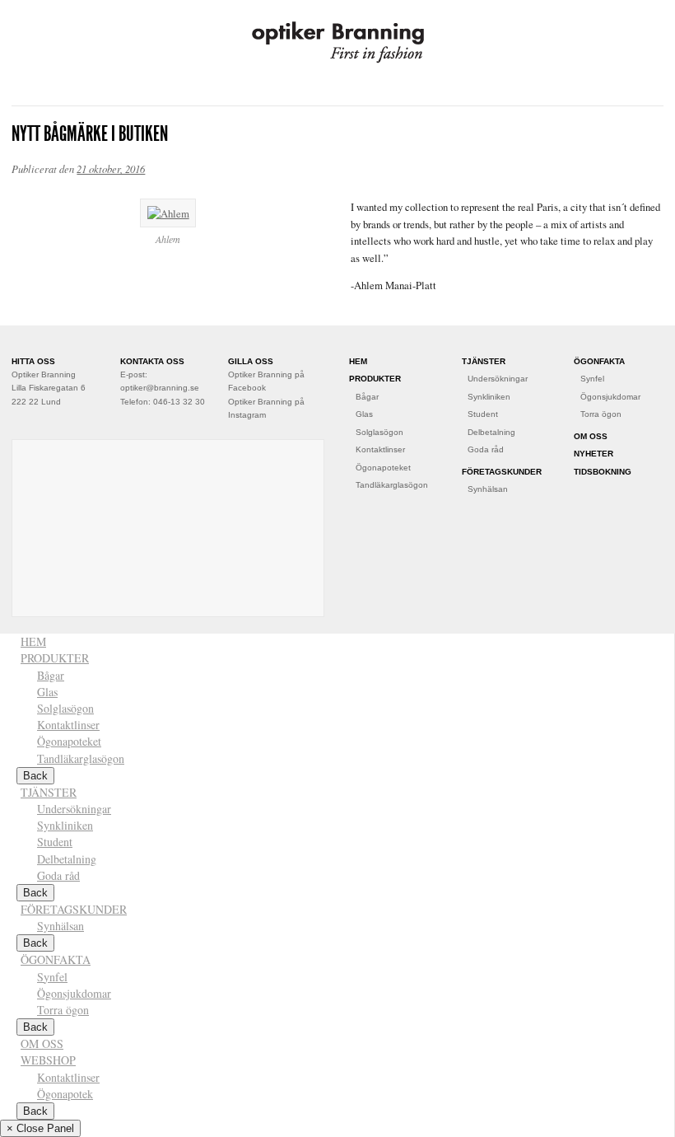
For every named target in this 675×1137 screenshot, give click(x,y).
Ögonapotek (65, 1094)
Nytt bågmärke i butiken (90, 133)
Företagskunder (502, 471)
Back (35, 1111)
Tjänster (483, 361)
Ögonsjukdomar (610, 396)
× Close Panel (40, 1128)
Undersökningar (498, 378)
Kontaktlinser (380, 449)
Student (483, 414)
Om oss (591, 436)
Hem (358, 361)
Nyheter (593, 453)
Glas (364, 414)
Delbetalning (491, 432)
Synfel (592, 378)
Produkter (375, 378)
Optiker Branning (337, 42)
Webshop (48, 1060)
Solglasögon (379, 432)
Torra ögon (600, 414)
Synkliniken (489, 396)
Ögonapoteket (383, 467)
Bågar (367, 396)
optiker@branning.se (159, 387)
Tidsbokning (602, 471)
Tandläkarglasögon (392, 484)
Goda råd (486, 449)
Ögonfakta (599, 361)
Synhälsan (488, 489)
